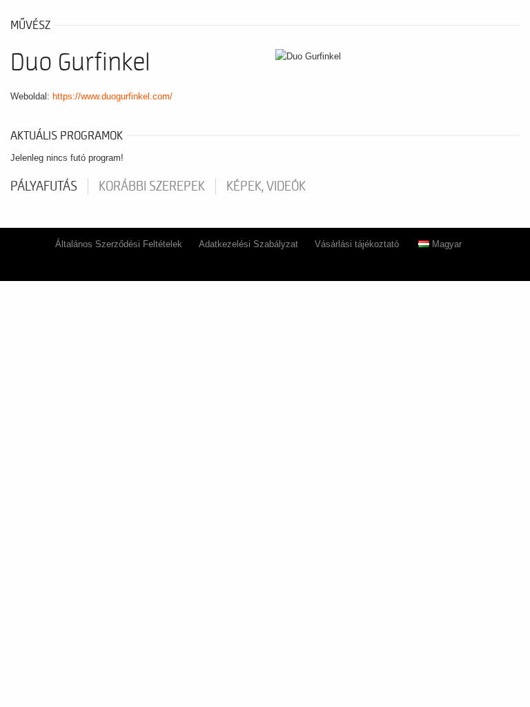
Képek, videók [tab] (266, 186)
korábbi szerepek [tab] (152, 186)
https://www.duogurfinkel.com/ (112, 96)
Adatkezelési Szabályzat (248, 244)
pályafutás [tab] (43, 186)
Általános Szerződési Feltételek (118, 244)
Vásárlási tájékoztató (357, 244)
